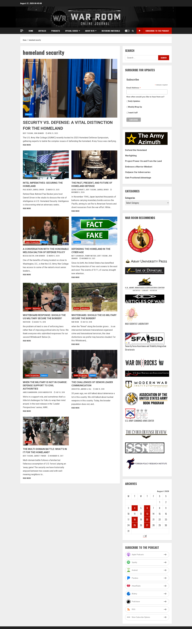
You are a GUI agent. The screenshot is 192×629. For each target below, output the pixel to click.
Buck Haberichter (45, 392)
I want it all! (133, 113)
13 (147, 513)
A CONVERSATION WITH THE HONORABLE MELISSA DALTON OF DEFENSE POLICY (46, 231)
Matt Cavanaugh (77, 256)
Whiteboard (36, 308)
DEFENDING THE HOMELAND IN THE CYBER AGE (94, 231)
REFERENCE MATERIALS (111, 30)
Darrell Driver (38, 189)
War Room (27, 322)
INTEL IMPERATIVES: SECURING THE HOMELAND (46, 164)
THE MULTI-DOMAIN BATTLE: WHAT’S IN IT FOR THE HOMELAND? (46, 431)
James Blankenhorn (30, 392)
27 (147, 525)
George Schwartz (78, 189)
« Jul (145, 535)
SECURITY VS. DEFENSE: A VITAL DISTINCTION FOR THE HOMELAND (70, 88)
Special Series (71, 30)
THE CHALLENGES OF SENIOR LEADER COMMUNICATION (94, 364)
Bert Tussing (28, 133)
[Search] (133, 30)
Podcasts (55, 30)
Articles (42, 30)
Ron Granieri (39, 133)
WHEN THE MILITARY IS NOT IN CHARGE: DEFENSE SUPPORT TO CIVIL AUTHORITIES (46, 364)
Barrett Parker (40, 456)
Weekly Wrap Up (135, 107)
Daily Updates (134, 101)
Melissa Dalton (29, 256)
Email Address (133, 88)
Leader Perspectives (32, 242)
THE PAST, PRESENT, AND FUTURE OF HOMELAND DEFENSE (94, 164)
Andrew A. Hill (86, 389)
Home (31, 30)
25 (135, 525)
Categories (130, 197)
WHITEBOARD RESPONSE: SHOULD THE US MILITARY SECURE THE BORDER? (46, 297)
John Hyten (75, 389)
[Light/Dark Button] (127, 30)
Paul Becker (27, 189)
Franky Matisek (91, 256)
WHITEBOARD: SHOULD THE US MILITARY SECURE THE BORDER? (94, 297)
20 (147, 519)
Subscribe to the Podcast (157, 30)
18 (135, 519)
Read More (27, 145)
